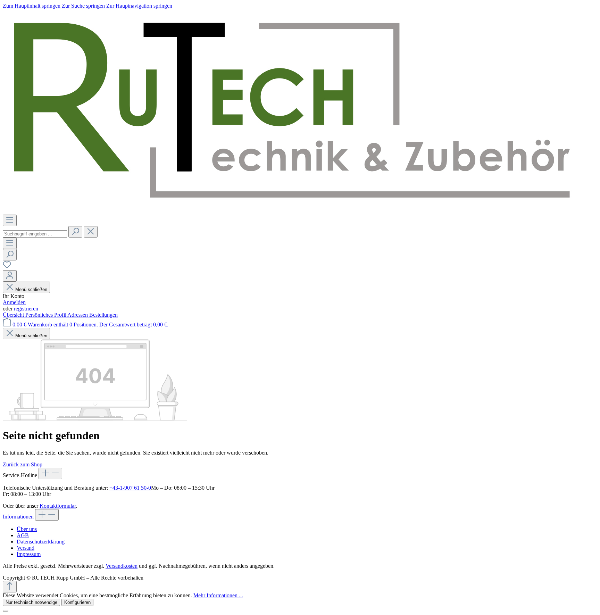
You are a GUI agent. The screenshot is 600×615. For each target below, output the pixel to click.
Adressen (78, 315)
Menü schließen (31, 289)
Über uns (27, 529)
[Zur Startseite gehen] (290, 211)
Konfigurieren (77, 602)
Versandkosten (122, 566)
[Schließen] (5, 611)
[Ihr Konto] (10, 276)
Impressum (29, 554)
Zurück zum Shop (22, 464)
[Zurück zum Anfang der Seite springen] (10, 586)
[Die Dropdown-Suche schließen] (91, 232)
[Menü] (10, 220)
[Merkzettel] (7, 267)
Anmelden (14, 302)
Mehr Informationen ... (218, 595)
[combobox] (35, 234)
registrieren (26, 308)
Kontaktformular (58, 506)
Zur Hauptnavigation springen (139, 6)
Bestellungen (103, 315)
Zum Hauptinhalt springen (32, 6)
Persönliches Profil (46, 315)
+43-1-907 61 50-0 (130, 488)
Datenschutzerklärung (41, 542)
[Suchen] (75, 232)
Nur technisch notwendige (31, 602)
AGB (23, 535)
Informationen (19, 517)
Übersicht (14, 315)
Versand (25, 548)
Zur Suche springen (84, 6)
